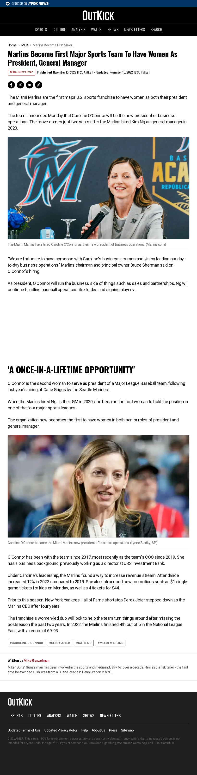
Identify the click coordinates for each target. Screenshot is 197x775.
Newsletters (134, 29)
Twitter (20, 84)
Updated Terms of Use (24, 730)
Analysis (78, 29)
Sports (41, 29)
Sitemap (127, 730)
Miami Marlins (111, 643)
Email (29, 84)
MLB (24, 45)
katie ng (85, 643)
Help (84, 730)
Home (12, 45)
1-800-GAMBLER (163, 743)
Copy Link (38, 84)
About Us (98, 730)
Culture (59, 29)
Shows (112, 29)
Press (113, 730)
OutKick (98, 15)
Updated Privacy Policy (61, 730)
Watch (96, 29)
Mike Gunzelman (21, 72)
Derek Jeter (60, 643)
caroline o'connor (27, 643)
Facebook (11, 84)
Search (156, 29)
